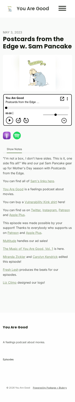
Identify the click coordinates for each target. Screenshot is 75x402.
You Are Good (13, 189)
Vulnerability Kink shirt (41, 202)
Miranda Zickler (14, 257)
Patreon (64, 210)
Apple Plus (17, 215)
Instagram (49, 210)
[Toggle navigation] (62, 9)
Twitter (36, 210)
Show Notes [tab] (14, 149)
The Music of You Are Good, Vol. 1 (28, 249)
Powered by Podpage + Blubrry (50, 387)
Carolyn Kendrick (45, 257)
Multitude (9, 241)
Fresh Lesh (10, 270)
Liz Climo (10, 282)
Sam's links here (42, 181)
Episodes (8, 359)
